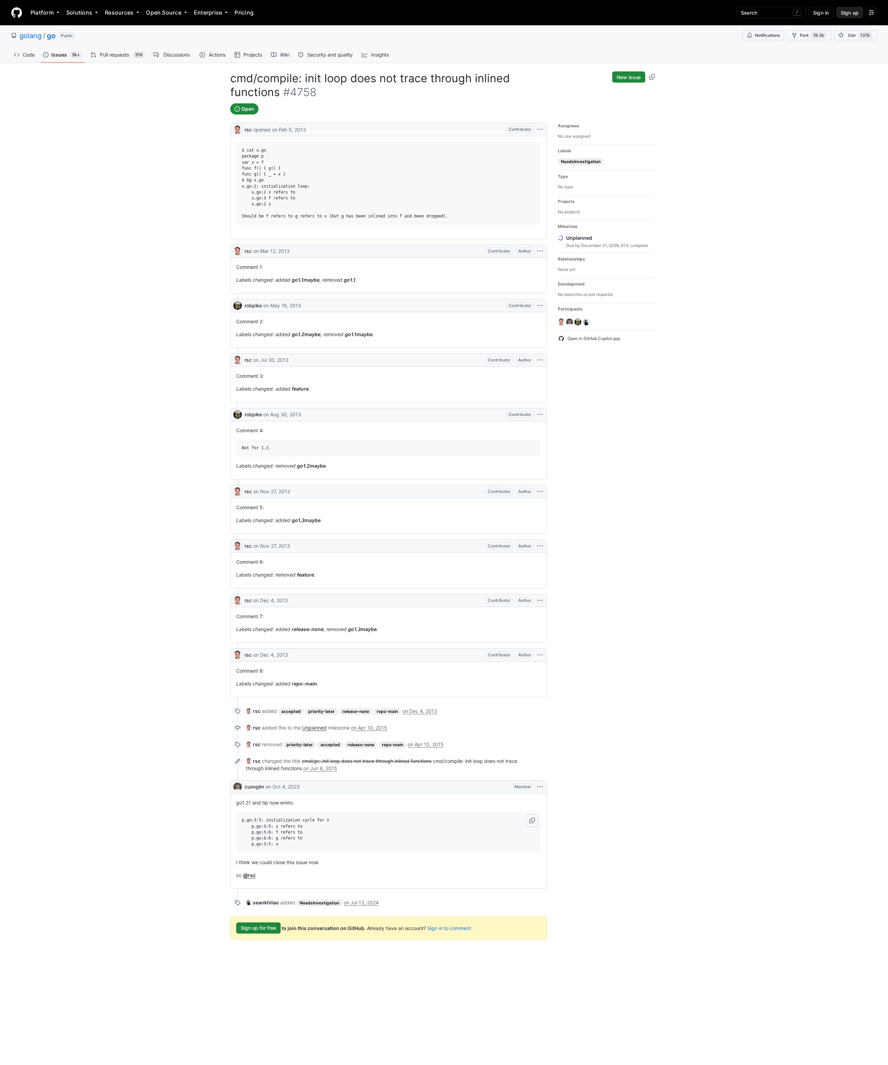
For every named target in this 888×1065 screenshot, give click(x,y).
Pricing (244, 12)
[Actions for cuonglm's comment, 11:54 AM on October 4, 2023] (540, 787)
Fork (812, 35)
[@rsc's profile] (237, 129)
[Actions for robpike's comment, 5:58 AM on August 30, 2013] (540, 414)
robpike (253, 305)
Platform (42, 12)
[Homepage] (16, 12)
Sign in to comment (449, 928)
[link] (253, 711)
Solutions (79, 12)
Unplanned (314, 728)
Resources (119, 12)
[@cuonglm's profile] (237, 787)
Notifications (767, 35)
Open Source (163, 12)
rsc (248, 130)
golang (30, 36)
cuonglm (254, 787)
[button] (532, 821)
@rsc (249, 875)
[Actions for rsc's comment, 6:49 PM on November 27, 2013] (540, 491)
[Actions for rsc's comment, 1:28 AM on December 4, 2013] (540, 600)
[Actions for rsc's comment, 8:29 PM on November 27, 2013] (540, 546)
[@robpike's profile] (237, 305)
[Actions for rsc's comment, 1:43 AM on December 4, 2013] (540, 655)
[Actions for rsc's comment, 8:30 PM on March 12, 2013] (540, 251)
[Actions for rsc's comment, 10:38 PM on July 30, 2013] (540, 360)
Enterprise (208, 12)
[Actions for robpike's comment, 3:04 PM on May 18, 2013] (540, 305)
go (51, 36)
